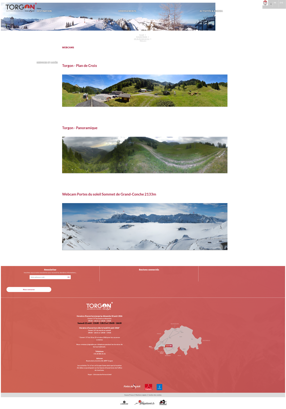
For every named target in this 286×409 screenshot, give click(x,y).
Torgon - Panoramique (79, 128)
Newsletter (50, 269)
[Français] (276, 4)
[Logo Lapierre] (124, 405)
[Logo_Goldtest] (163, 405)
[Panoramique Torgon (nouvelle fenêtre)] (144, 172)
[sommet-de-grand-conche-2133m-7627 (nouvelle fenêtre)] (144, 249)
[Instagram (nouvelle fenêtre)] (144, 274)
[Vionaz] (159, 389)
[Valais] (148, 389)
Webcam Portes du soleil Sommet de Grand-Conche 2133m (109, 194)
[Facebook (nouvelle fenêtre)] (153, 274)
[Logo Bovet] (144, 405)
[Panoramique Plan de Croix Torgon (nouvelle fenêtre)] (144, 106)
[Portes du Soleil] (132, 388)
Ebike (266, 3)
